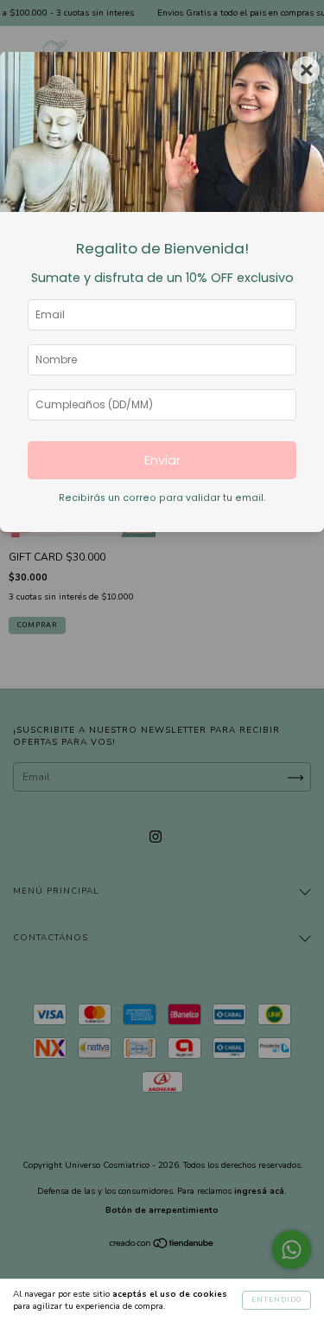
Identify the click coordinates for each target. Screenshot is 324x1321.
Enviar (162, 460)
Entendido (276, 1300)
